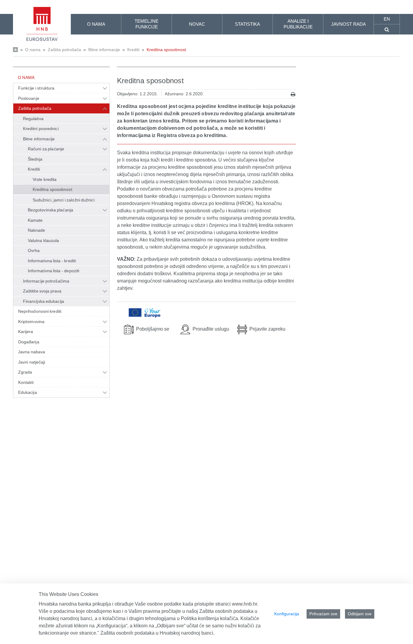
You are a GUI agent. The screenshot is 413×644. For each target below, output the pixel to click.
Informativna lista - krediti (52, 260)
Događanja (28, 341)
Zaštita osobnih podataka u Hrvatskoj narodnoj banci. (157, 633)
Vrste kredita (45, 179)
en (387, 18)
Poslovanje (28, 98)
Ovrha (34, 250)
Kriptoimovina (31, 321)
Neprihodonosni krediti (39, 311)
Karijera (25, 331)
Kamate (35, 220)
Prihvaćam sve (323, 613)
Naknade (36, 230)
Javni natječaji (31, 362)
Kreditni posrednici (41, 128)
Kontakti (26, 382)
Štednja (35, 159)
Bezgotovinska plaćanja (50, 210)
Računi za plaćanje (46, 148)
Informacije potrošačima (46, 281)
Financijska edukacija (43, 301)
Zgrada (25, 372)
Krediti (133, 49)
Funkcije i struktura (36, 88)
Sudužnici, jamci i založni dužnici (64, 200)
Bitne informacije (104, 49)
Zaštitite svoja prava (42, 291)
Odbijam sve (360, 613)
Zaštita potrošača (64, 49)
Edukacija (27, 392)
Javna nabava (31, 351)
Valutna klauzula (43, 240)
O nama (33, 49)
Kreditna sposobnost (166, 49)
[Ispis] (293, 94)
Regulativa (33, 118)
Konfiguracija (286, 613)
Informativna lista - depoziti (53, 270)
